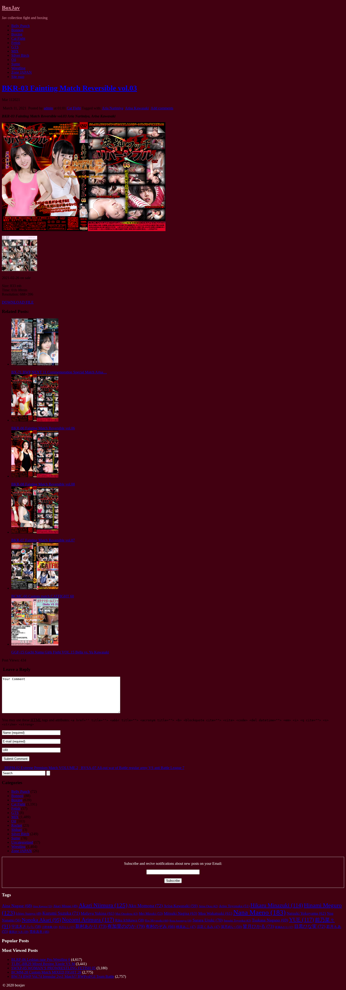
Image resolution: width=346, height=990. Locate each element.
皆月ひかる (258, 926)
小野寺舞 (50, 927)
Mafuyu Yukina (97, 913)
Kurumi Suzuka (61, 913)
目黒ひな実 (309, 926)
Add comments (162, 108)
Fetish (15, 43)
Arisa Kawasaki (137, 108)
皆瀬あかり (284, 927)
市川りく (66, 927)
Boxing (16, 34)
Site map (17, 77)
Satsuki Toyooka (237, 920)
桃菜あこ (186, 927)
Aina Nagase (17, 905)
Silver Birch (20, 55)
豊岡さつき (18, 932)
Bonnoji (17, 30)
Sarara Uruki (208, 920)
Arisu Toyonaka (234, 906)
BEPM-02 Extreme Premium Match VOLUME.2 (41, 768)
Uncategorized (22, 842)
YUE (301, 919)
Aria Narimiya (112, 108)
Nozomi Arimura (88, 919)
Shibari (16, 830)
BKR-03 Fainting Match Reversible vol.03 (69, 88)
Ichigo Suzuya (28, 913)
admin (48, 108)
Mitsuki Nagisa (180, 913)
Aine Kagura (42, 906)
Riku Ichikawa (129, 920)
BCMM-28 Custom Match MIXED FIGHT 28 (46, 972)
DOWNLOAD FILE (18, 302)
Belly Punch (20, 26)
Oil (13, 60)
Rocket (16, 825)
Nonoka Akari (41, 920)
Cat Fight (18, 38)
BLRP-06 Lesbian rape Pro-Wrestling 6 (40, 960)
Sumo (15, 64)
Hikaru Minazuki (276, 905)
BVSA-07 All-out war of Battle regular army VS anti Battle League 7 (132, 768)
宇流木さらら (26, 927)
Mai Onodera (126, 913)
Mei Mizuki (151, 913)
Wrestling (18, 68)
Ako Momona (145, 905)
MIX (15, 51)
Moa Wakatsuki (215, 913)
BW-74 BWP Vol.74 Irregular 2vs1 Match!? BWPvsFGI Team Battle (62, 976)
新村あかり (90, 926)
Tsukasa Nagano (270, 920)
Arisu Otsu (208, 906)
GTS (15, 47)
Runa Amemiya (180, 920)
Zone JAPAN (21, 72)
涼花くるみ (208, 927)
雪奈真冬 (39, 932)
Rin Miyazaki (157, 920)
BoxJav (11, 8)
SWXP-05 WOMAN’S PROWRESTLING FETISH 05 (53, 968)
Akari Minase (65, 906)
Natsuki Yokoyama (306, 913)
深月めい (231, 927)
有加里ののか (126, 926)
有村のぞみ (160, 926)
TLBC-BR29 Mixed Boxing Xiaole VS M (43, 964)
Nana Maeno (259, 912)
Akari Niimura (103, 905)
